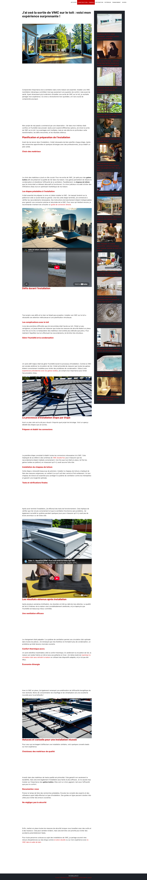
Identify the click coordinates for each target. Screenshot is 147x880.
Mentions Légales (65, 877)
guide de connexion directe (61, 205)
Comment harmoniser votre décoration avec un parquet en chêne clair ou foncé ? (108, 299)
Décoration (99, 2)
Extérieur (108, 2)
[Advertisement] (57, 77)
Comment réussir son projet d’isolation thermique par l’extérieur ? (107, 90)
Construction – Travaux (86, 2)
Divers (124, 2)
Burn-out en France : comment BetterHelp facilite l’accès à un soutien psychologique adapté (108, 63)
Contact (57, 877)
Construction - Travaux (31, 868)
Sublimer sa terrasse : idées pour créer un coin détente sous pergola (109, 219)
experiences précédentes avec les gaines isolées (40, 371)
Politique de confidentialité (78, 877)
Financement (116, 2)
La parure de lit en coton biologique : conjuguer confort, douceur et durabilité (108, 36)
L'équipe (89, 877)
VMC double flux (59, 458)
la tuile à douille (60, 840)
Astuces (73, 2)
